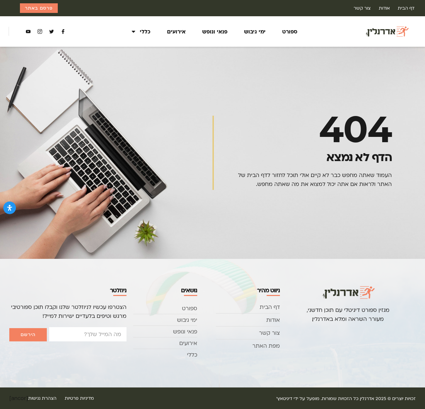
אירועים (176, 31)
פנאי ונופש (214, 31)
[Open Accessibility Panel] (9, 208)
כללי (145, 31)
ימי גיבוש (255, 31)
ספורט (290, 31)
